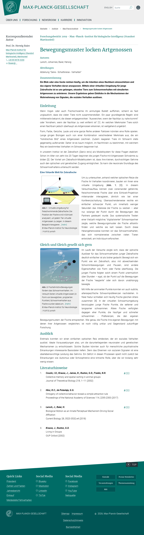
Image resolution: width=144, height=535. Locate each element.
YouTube (72, 490)
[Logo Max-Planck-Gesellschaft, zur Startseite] (52, 10)
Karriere (66, 20)
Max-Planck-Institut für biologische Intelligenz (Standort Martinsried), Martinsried (20, 53)
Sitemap (65, 513)
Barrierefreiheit (73, 527)
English (108, 7)
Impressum (77, 513)
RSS (105, 489)
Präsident (11, 481)
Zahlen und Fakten (16, 486)
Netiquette (70, 495)
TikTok (42, 495)
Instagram (73, 486)
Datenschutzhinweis (73, 520)
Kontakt (105, 477)
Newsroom (49, 20)
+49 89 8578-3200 (16, 60)
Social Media (44, 476)
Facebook (73, 481)
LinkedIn (43, 490)
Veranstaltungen (106, 483)
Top (134, 464)
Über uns (12, 20)
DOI (128, 373)
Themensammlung (126, 483)
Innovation (84, 20)
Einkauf (10, 495)
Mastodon (44, 486)
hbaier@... (12, 63)
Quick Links (14, 476)
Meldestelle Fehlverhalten (19, 500)
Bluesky (42, 481)
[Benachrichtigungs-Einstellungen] (138, 8)
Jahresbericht (13, 490)
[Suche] (131, 8)
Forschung (29, 20)
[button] (77, 202)
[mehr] (64, 225)
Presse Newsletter (126, 477)
